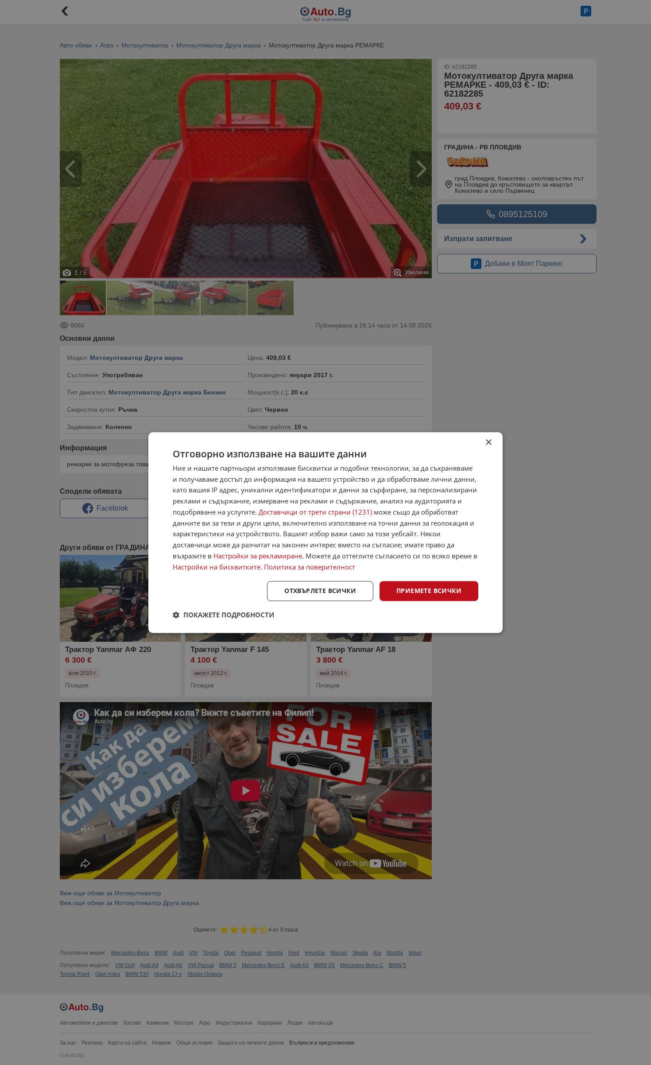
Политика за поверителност (309, 566)
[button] (223, 615)
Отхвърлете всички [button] (320, 591)
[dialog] (325, 532)
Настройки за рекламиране (257, 555)
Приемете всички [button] (428, 591)
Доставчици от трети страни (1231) (315, 511)
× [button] (488, 442)
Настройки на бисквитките (216, 566)
